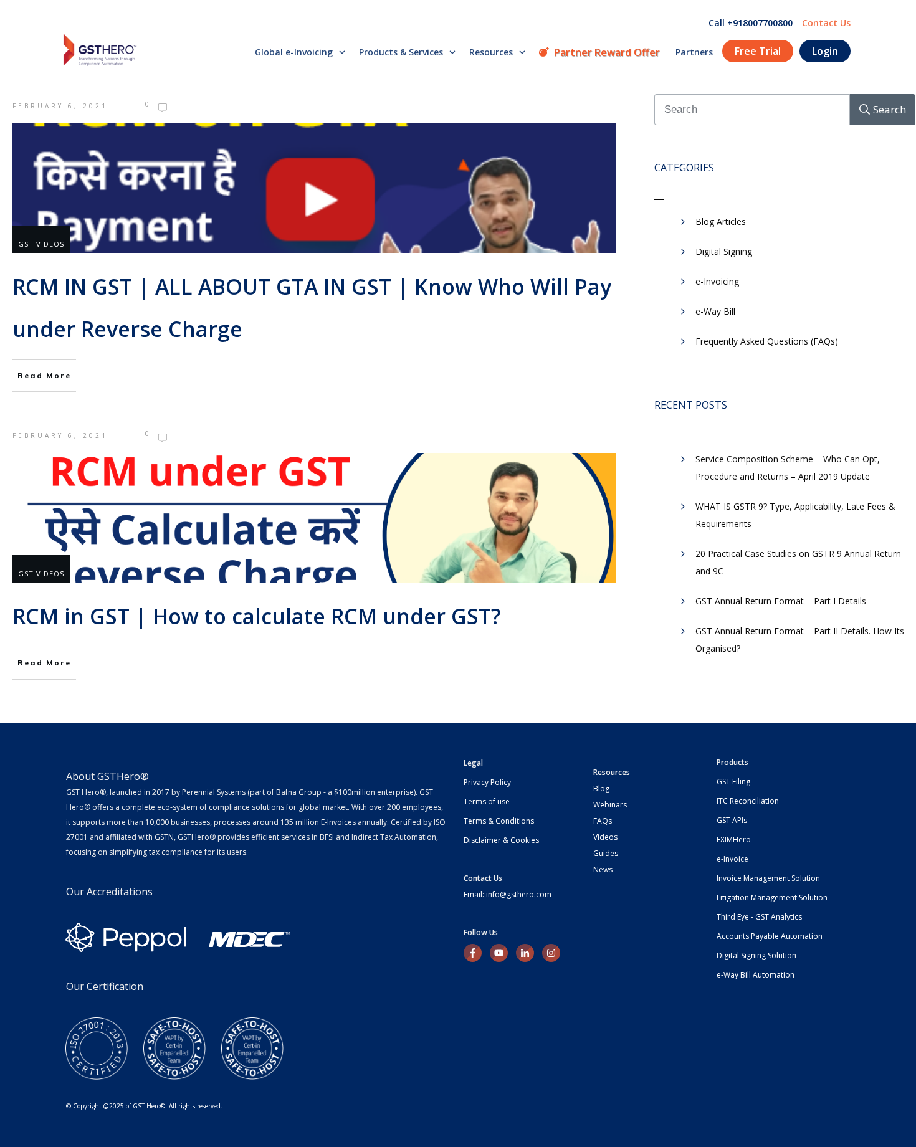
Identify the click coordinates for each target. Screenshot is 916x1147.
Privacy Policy (487, 782)
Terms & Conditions (499, 821)
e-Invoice (732, 859)
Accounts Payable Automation (770, 936)
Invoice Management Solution (768, 878)
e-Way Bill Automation (755, 974)
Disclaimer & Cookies (501, 840)
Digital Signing (723, 251)
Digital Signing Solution (756, 955)
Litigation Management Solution (772, 897)
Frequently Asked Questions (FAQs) (766, 341)
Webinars (610, 804)
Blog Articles (720, 221)
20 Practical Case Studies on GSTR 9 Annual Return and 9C (798, 562)
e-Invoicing (717, 281)
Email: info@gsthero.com (507, 894)
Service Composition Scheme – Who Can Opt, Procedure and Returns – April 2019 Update (787, 467)
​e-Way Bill (715, 311)
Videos (605, 837)
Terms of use (487, 801)
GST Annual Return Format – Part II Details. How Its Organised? (799, 639)
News (603, 869)
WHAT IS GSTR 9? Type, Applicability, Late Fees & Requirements (795, 515)
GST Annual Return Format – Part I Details (780, 601)
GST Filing (733, 781)
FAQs (602, 821)
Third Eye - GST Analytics (759, 916)
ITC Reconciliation (748, 801)
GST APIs (732, 820)
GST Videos (41, 244)
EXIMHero (734, 839)
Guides (605, 853)
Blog (601, 788)
